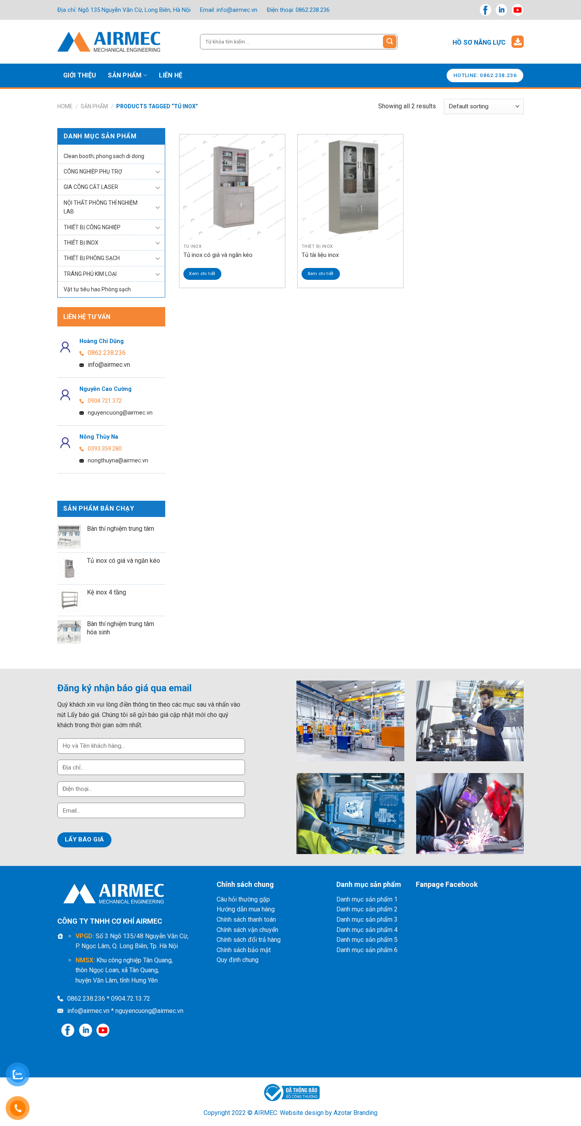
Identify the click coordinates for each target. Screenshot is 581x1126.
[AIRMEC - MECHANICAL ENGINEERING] (108, 42)
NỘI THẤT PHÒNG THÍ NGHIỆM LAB (101, 207)
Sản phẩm (125, 75)
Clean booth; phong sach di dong (104, 156)
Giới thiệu (79, 75)
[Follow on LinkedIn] (501, 9)
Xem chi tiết (202, 273)
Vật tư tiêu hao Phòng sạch (97, 289)
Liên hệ (170, 75)
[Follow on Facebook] (485, 9)
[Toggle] (158, 171)
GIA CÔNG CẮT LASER (91, 187)
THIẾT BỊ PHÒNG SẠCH (92, 258)
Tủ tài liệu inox (320, 254)
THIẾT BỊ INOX (81, 243)
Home (65, 106)
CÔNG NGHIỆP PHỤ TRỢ (93, 171)
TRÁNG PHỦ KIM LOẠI (90, 274)
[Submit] (389, 42)
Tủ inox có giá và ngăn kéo (218, 254)
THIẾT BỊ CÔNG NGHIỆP (92, 227)
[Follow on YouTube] (517, 9)
